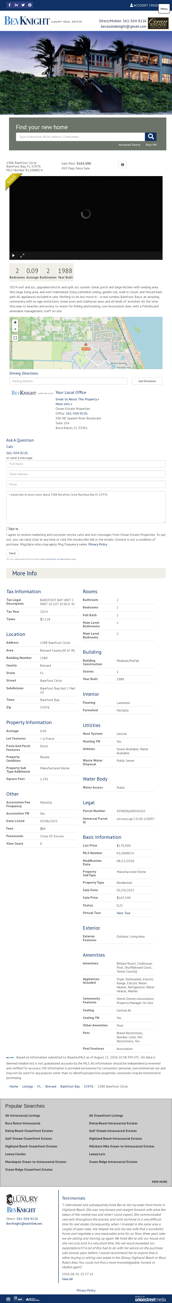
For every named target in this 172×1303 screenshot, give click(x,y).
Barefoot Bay (70, 1086)
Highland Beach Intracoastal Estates (115, 1139)
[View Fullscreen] (15, 338)
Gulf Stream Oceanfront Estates (28, 1139)
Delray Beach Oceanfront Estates (29, 1131)
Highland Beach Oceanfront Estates (31, 1146)
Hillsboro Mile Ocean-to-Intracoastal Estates (121, 1146)
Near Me (151, 145)
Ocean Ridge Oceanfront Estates (29, 1170)
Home (13, 1086)
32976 (88, 1086)
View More (159, 1182)
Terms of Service (66, 559)
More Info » (64, 404)
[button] (150, 137)
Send (12, 553)
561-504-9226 (134, 20)
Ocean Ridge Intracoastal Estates (113, 1162)
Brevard (50, 1086)
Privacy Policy (97, 544)
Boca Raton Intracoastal (22, 1123)
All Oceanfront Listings (106, 1115)
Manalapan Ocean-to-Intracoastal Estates (35, 1162)
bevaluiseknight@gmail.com (123, 26)
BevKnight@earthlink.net (24, 1223)
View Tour (123, 913)
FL (39, 1086)
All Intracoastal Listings (22, 1115)
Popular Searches (25, 1106)
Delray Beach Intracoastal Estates (113, 1123)
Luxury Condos (15, 1154)
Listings (27, 1086)
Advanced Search (129, 145)
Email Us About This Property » (77, 399)
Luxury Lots (97, 1154)
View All (67, 1279)
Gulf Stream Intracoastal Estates (113, 1131)
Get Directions (147, 381)
